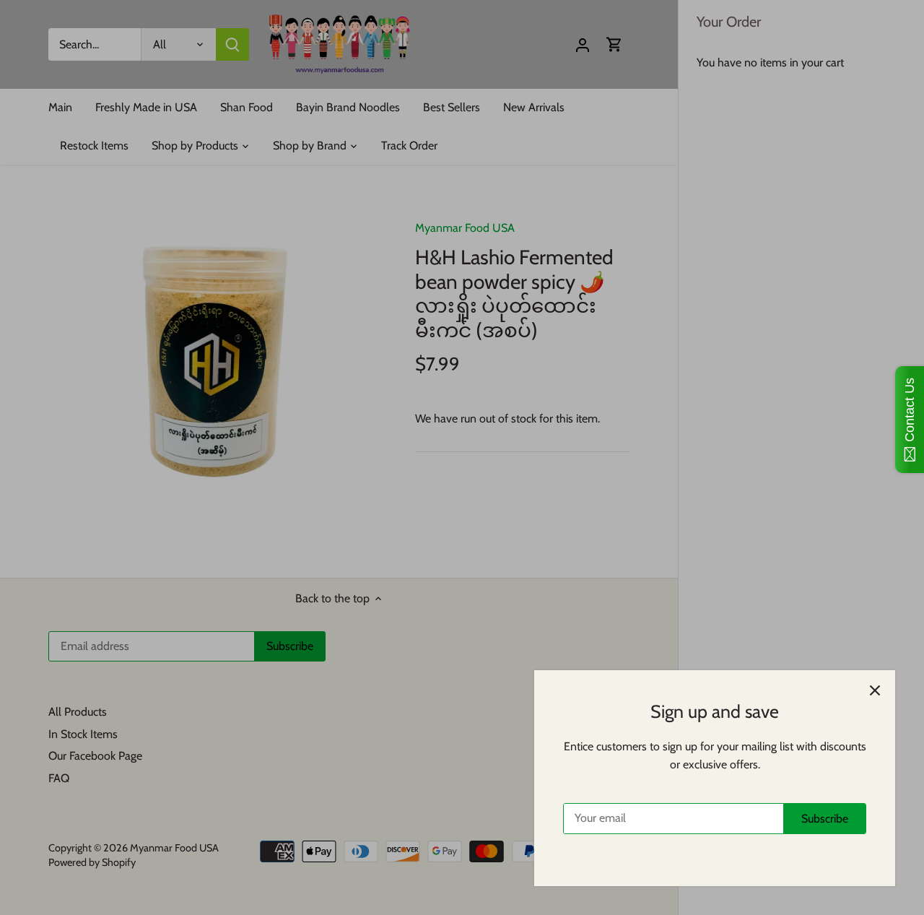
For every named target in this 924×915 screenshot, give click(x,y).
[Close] (875, 690)
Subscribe (824, 818)
